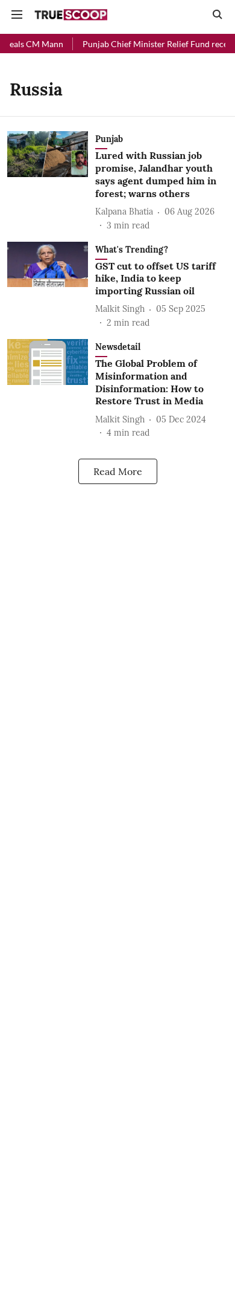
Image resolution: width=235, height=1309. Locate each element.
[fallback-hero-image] (51, 181)
